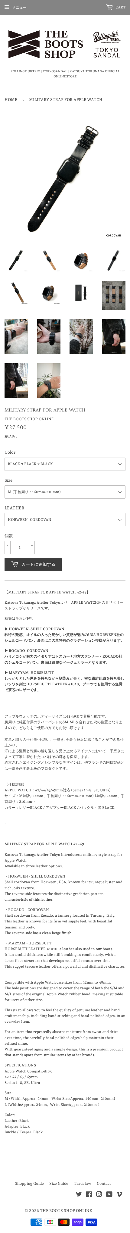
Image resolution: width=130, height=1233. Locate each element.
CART (120, 7)
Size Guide (58, 1183)
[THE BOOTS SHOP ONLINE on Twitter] (79, 1195)
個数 (9, 535)
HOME (11, 99)
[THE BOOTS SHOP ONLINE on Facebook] (89, 1195)
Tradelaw (82, 1183)
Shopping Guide (29, 1183)
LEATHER (14, 507)
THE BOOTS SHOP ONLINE (66, 1210)
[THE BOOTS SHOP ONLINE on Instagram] (99, 1195)
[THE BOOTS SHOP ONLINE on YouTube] (109, 1195)
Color (10, 452)
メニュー (19, 7)
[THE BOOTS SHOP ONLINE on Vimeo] (119, 1195)
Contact (104, 1183)
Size (8, 480)
